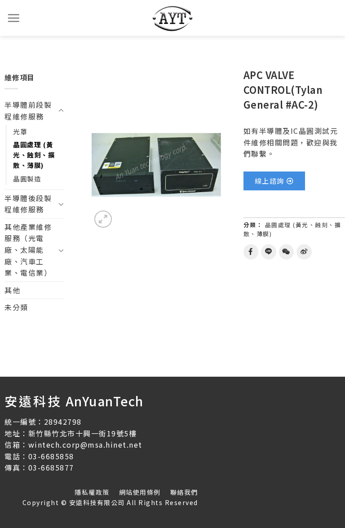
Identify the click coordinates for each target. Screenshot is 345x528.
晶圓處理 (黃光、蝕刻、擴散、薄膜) (34, 155)
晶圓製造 (27, 178)
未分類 (16, 307)
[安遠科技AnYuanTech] (172, 18)
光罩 (20, 131)
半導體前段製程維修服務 (28, 110)
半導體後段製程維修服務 (28, 204)
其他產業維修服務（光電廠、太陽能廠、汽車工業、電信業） (28, 249)
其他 (12, 290)
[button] (274, 181)
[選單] (14, 18)
